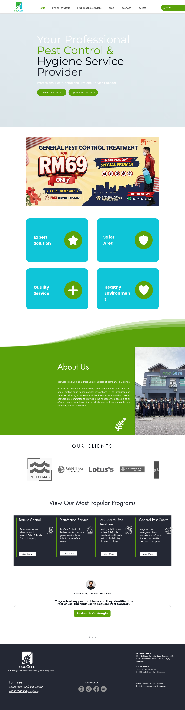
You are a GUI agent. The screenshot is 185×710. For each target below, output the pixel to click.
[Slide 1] (89, 637)
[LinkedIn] (104, 689)
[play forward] (155, 469)
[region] (57, 240)
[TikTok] (89, 689)
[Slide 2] (92, 637)
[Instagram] (81, 689)
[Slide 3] (95, 637)
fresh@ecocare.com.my (146, 686)
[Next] (170, 607)
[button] (61, 8)
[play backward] (29, 469)
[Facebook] (96, 689)
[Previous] (15, 607)
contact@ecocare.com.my (147, 683)
